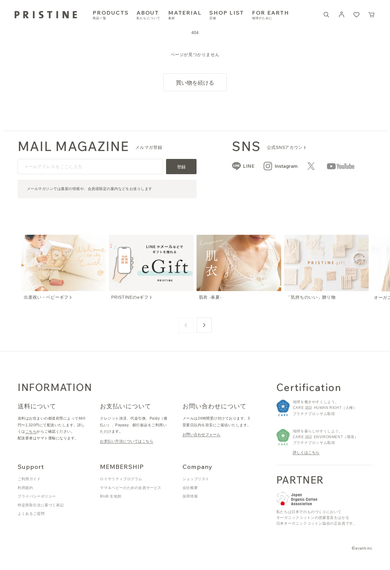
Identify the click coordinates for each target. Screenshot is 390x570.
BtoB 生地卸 (110, 496)
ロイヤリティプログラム (121, 479)
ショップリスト (196, 479)
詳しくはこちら (306, 452)
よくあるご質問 (31, 514)
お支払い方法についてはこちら (126, 441)
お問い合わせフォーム (202, 434)
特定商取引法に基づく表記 (41, 505)
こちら (31, 431)
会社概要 (190, 488)
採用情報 (190, 496)
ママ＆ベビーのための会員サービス (130, 488)
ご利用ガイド (29, 479)
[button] (371, 14)
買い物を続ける (195, 82)
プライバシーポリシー (37, 496)
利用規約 (25, 488)
